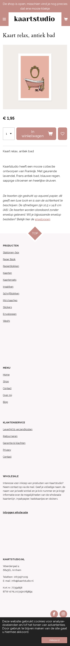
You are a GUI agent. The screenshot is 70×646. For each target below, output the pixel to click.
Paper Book (9, 259)
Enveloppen (10, 314)
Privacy (7, 449)
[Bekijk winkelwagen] (65, 19)
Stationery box (11, 252)
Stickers (7, 307)
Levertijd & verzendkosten (17, 429)
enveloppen (42, 219)
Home (6, 374)
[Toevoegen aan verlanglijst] (62, 133)
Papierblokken (11, 266)
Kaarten (7, 272)
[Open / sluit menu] (4, 19)
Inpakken (8, 286)
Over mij (7, 395)
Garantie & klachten (14, 443)
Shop (6, 381)
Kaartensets (9, 279)
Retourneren (10, 436)
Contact (7, 388)
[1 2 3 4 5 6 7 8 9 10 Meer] (9, 133)
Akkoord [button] (54, 640)
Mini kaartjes (10, 300)
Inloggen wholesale (15, 512)
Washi (6, 320)
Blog (5, 402)
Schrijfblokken (11, 293)
